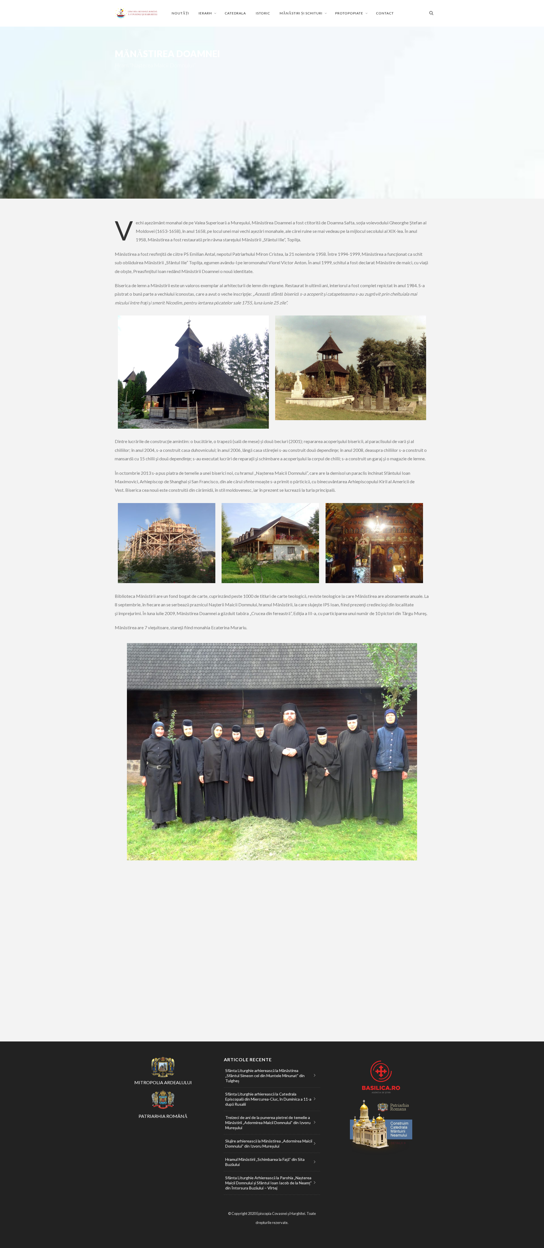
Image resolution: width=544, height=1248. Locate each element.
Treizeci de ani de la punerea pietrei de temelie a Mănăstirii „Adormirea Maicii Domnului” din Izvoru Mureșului (268, 1122)
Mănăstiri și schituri (301, 13)
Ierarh (205, 13)
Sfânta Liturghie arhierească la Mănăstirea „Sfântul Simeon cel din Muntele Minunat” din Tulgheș (265, 1075)
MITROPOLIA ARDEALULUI (163, 1082)
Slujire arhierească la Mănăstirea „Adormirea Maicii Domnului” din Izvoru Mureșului (268, 1143)
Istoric (263, 13)
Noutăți (180, 13)
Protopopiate (349, 13)
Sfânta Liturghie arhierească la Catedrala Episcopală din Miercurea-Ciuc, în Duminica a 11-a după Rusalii (268, 1099)
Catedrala (235, 13)
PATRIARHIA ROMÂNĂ (163, 1116)
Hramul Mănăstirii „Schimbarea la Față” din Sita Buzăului (265, 1162)
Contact (385, 13)
